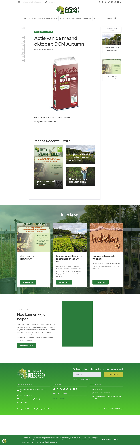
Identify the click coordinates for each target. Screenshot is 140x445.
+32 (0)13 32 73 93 (26, 395)
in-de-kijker (49, 31)
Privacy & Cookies (104, 409)
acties (42, 31)
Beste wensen (97, 389)
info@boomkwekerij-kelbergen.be (31, 399)
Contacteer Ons (26, 346)
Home (36, 31)
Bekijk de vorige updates (81, 379)
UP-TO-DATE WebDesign (116, 409)
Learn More (107, 440)
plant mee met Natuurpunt (101, 393)
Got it (116, 440)
